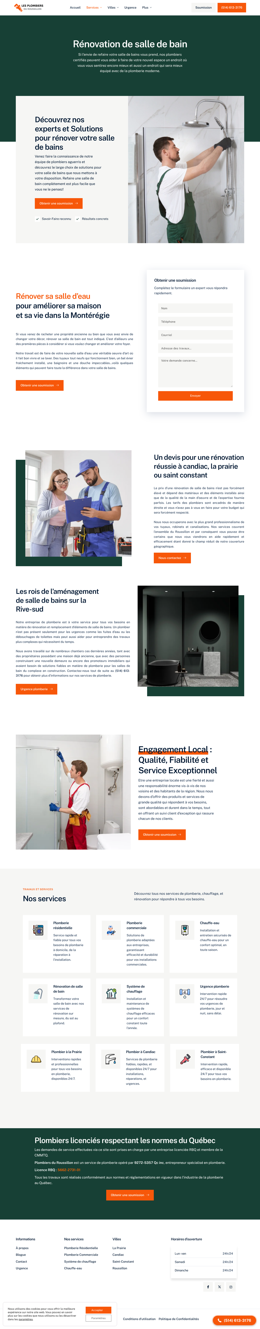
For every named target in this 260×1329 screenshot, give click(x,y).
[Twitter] (219, 1286)
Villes (112, 7)
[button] (234, 1320)
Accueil (75, 7)
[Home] (29, 7)
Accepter (97, 1310)
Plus (145, 7)
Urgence (130, 7)
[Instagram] (231, 1286)
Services (92, 7)
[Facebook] (208, 1286)
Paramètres (98, 1318)
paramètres (26, 1319)
